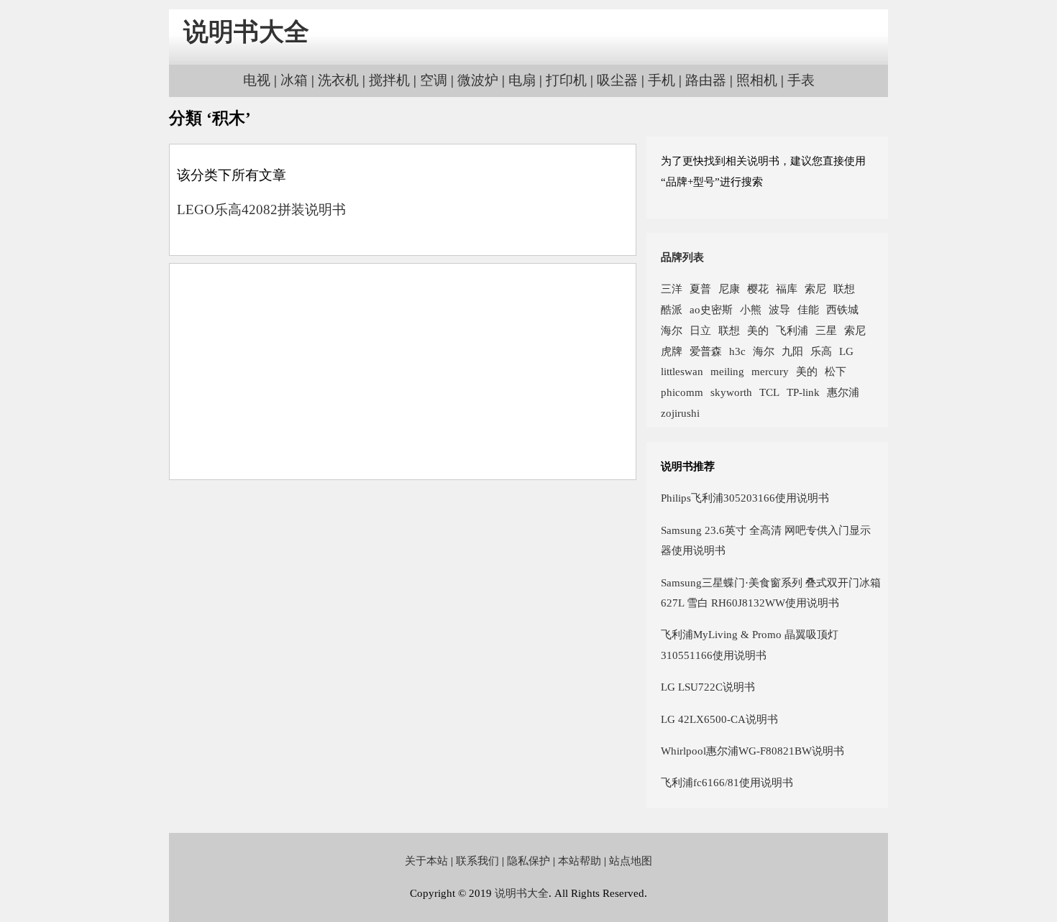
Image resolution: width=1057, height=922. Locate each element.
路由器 (705, 80)
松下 (835, 371)
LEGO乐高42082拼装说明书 (261, 209)
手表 (801, 80)
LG (846, 351)
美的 (758, 330)
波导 (779, 309)
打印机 (566, 80)
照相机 (756, 80)
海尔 (671, 330)
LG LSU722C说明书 (708, 687)
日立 (700, 330)
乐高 (821, 351)
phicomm (682, 392)
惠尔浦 (843, 392)
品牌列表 (682, 257)
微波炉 (477, 80)
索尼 (815, 288)
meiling (727, 371)
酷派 (671, 309)
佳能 (808, 309)
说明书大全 (246, 32)
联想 (844, 288)
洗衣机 (338, 80)
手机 (661, 80)
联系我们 (477, 860)
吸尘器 (617, 80)
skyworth (731, 392)
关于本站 (426, 860)
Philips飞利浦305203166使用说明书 (745, 498)
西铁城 (842, 309)
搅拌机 (389, 80)
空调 (433, 80)
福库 (786, 288)
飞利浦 (792, 330)
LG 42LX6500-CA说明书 (719, 719)
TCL (769, 392)
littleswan (682, 371)
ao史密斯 (711, 309)
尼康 (729, 288)
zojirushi (680, 413)
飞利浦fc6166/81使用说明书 (727, 782)
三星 (826, 330)
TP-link (803, 392)
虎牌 (671, 351)
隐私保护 (528, 860)
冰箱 (294, 80)
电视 (256, 80)
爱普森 (706, 351)
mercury (770, 371)
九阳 (792, 351)
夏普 (700, 288)
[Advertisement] (402, 371)
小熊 (750, 309)
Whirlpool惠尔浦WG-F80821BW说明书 (752, 750)
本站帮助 (579, 860)
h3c (737, 351)
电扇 (522, 80)
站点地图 (630, 860)
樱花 (758, 288)
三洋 (671, 288)
